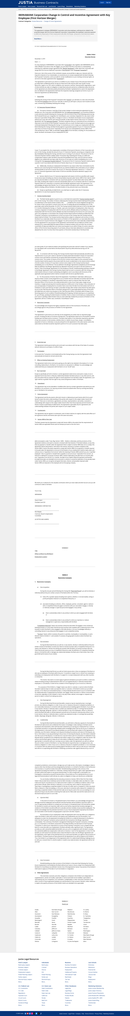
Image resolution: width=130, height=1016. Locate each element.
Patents (67, 998)
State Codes (45, 991)
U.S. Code (21, 991)
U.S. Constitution (23, 988)
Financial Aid (91, 970)
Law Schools (52, 6)
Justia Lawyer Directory (94, 991)
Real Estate (68, 977)
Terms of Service (89, 1013)
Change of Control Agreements (53, 21)
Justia (19, 9)
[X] (38, 1013)
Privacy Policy (98, 1013)
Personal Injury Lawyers (25, 979)
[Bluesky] (36, 1013)
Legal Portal (71, 1013)
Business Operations (71, 967)
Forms (24, 9)
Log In (102, 2)
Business (68, 962)
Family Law (45, 977)
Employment (68, 970)
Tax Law (67, 979)
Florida (44, 998)
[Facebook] (30, 1013)
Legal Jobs (68, 988)
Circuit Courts (22, 998)
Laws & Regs (61, 6)
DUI (43, 972)
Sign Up (108, 2)
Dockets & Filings (23, 1003)
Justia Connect (63, 1013)
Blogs (90, 977)
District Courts (22, 1000)
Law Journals (92, 974)
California (44, 995)
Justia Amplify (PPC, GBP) (95, 998)
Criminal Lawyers (23, 970)
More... (20, 982)
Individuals (45, 962)
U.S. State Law (46, 986)
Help (83, 1013)
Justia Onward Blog (93, 1000)
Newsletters (69, 6)
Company (78, 1013)
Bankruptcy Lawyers (24, 965)
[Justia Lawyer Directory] (41, 1013)
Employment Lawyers (24, 972)
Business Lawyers (23, 967)
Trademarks (68, 1000)
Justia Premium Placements (96, 993)
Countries (68, 1003)
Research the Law (42, 6)
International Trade (70, 974)
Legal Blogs (68, 991)
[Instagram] (32, 1013)
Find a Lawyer (22, 6)
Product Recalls (69, 995)
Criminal (44, 967)
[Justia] (25, 2)
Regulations (21, 993)
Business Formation (70, 965)
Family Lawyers (22, 977)
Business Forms (69, 993)
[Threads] (34, 1013)
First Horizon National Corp (44, 9)
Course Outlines (92, 972)
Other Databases (70, 986)
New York (44, 1000)
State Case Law (46, 993)
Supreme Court (22, 995)
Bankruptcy (45, 965)
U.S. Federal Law (23, 986)
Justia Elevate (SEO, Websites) (96, 995)
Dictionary (91, 965)
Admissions (91, 967)
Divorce (44, 970)
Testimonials (92, 1003)
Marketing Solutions (80, 6)
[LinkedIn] (25, 1013)
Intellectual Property (71, 972)
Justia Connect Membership (96, 988)
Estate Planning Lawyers (25, 974)
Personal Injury (46, 979)
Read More (37, 39)
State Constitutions (47, 988)
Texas (43, 1003)
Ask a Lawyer (32, 6)
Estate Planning (46, 974)
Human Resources (37, 21)
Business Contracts (31, 9)
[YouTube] (28, 1013)
